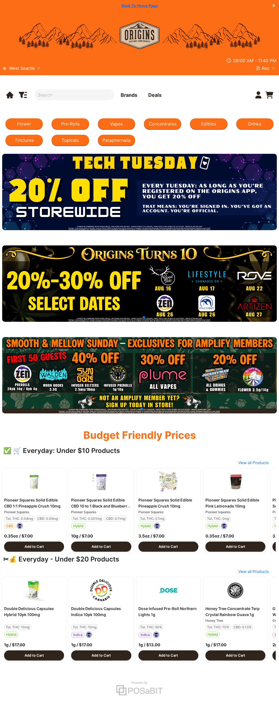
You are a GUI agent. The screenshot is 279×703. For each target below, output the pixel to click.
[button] (34, 481)
